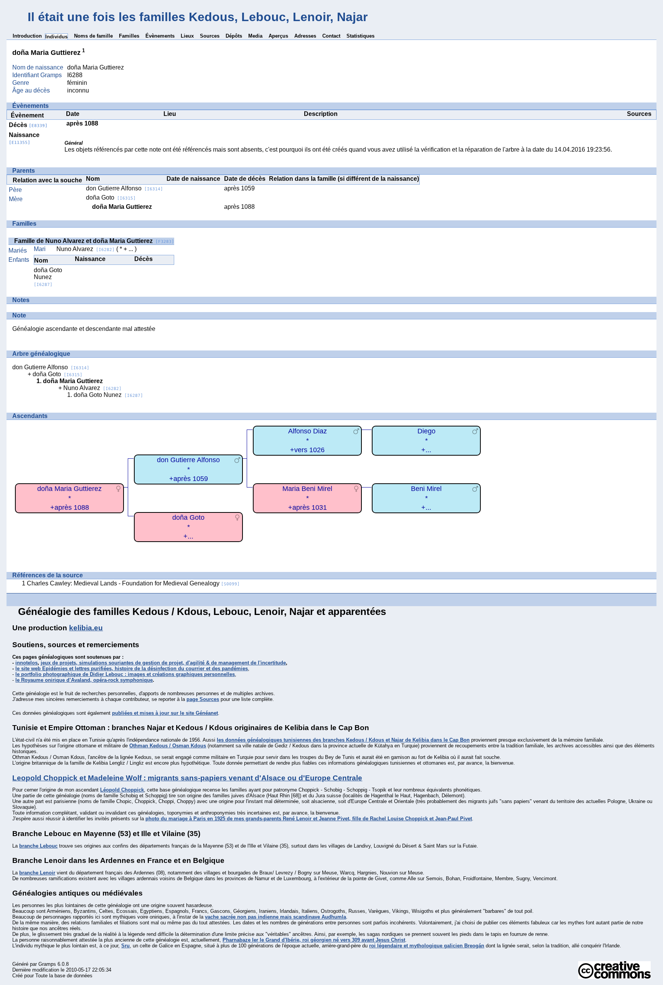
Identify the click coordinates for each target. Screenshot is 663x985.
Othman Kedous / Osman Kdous (167, 746)
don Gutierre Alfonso (124, 188)
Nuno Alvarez (85, 249)
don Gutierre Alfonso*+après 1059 (188, 469)
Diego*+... (426, 440)
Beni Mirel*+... (426, 498)
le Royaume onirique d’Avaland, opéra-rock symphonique (84, 680)
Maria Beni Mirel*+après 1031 (307, 498)
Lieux (187, 36)
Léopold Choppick (122, 790)
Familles (129, 36)
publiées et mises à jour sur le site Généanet (165, 713)
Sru (125, 946)
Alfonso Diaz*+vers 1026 (307, 440)
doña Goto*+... (188, 527)
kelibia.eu (86, 628)
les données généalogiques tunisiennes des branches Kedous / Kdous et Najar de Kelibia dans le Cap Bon (343, 740)
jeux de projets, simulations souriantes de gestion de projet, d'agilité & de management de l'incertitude (163, 663)
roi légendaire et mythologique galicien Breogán (426, 946)
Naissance (24, 138)
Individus (56, 37)
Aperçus (278, 36)
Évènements (160, 36)
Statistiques (360, 36)
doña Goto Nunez (48, 277)
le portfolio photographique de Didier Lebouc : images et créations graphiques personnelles (125, 674)
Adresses (305, 36)
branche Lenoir (37, 873)
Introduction (27, 36)
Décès (28, 125)
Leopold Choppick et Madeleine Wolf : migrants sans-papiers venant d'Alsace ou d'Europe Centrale (187, 778)
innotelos (26, 663)
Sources (209, 36)
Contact (331, 36)
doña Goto (111, 197)
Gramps (47, 964)
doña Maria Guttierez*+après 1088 (69, 498)
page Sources (202, 699)
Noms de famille (93, 36)
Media (255, 36)
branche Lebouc (38, 846)
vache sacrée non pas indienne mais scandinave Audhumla (275, 917)
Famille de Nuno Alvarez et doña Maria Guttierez (94, 241)
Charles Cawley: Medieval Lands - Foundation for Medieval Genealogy (133, 583)
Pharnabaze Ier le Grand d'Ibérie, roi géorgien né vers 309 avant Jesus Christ (314, 940)
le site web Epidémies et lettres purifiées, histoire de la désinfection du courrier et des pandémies (131, 668)
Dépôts (234, 36)
